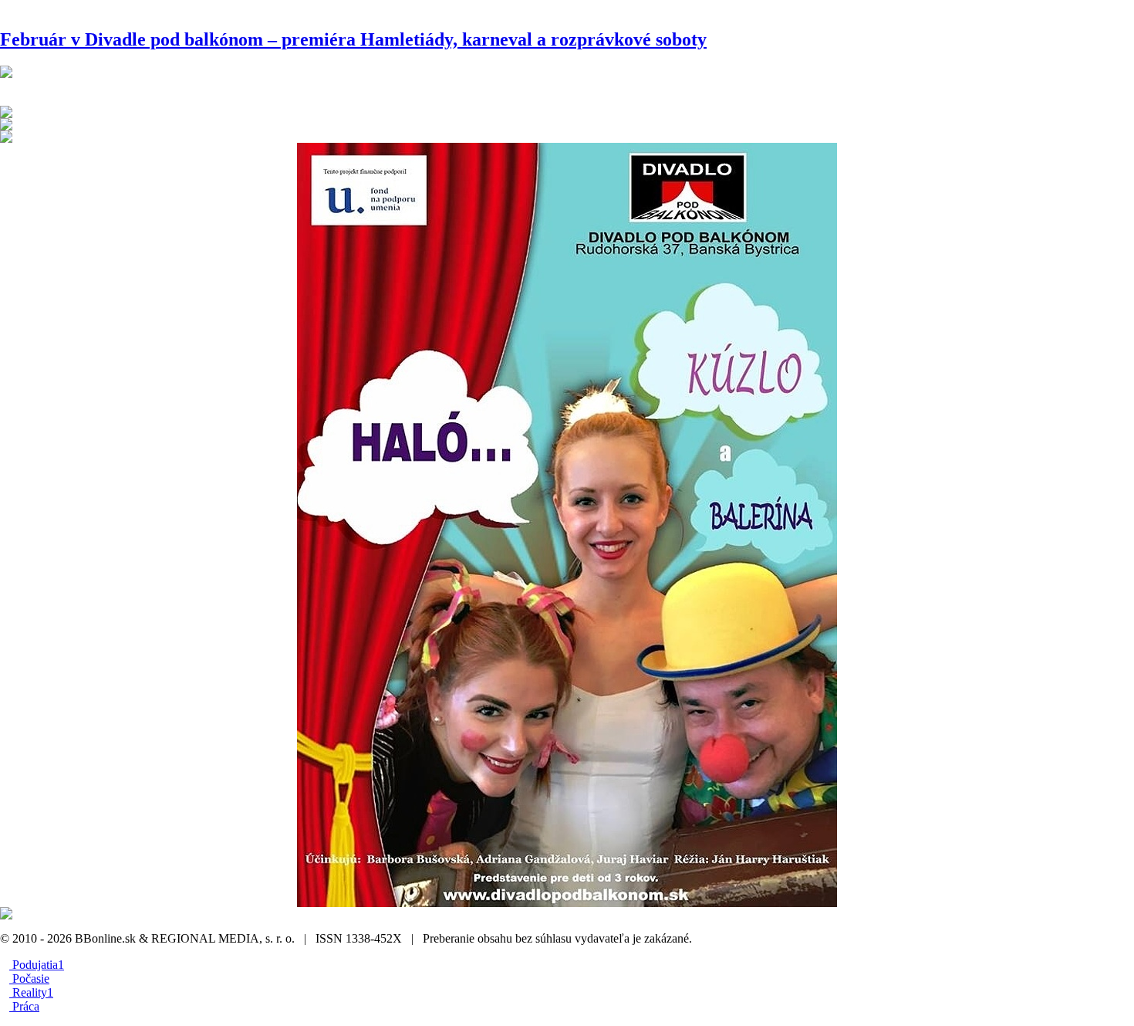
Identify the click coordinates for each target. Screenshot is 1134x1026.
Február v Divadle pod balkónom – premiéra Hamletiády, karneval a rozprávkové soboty (353, 39)
